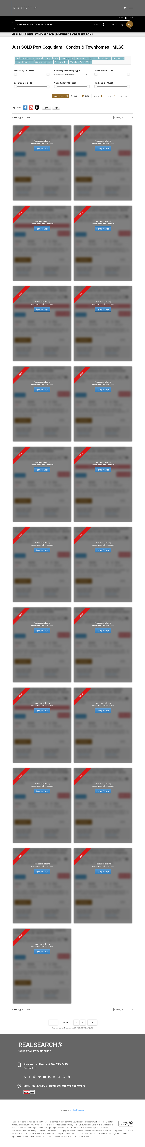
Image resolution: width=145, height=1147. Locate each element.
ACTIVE (120, 18)
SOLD (131, 18)
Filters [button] (124, 96)
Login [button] (56, 107)
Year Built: (65, 83)
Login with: (17, 107)
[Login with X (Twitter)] (37, 109)
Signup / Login (42, 148)
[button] (25, 1077)
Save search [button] (59, 96)
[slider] (15, 74)
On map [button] (96, 96)
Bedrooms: (103, 70)
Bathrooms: (23, 83)
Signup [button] (46, 107)
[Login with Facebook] (25, 109)
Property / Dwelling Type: (67, 70)
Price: (24, 70)
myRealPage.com (77, 1110)
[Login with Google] (31, 109)
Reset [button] (110, 96)
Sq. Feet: (104, 83)
